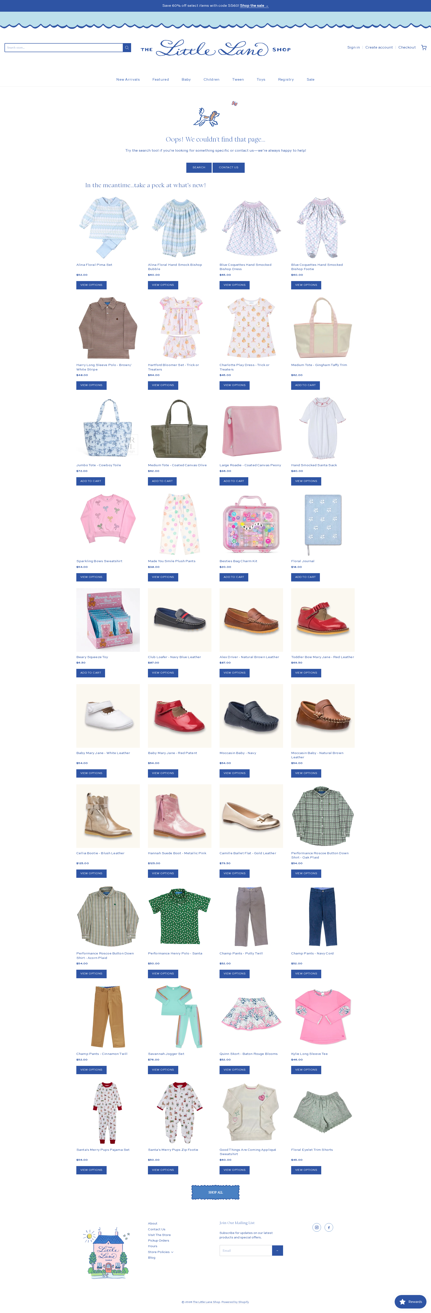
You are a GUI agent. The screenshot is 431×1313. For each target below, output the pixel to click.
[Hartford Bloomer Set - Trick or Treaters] (179, 328)
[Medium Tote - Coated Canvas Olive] (179, 428)
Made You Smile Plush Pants (172, 561)
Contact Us (229, 167)
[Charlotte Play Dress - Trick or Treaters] (251, 328)
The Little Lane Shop (206, 1302)
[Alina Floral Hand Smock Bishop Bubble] (179, 227)
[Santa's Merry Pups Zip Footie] (179, 1112)
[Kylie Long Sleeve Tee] (323, 1017)
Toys (261, 80)
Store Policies (159, 1252)
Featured (160, 80)
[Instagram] (316, 1227)
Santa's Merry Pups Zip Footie (173, 1149)
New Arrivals (128, 80)
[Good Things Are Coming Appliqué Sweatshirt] (251, 1112)
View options (91, 285)
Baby (186, 80)
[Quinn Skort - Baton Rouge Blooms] (251, 1017)
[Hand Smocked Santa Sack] (323, 428)
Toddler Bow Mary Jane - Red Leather (322, 657)
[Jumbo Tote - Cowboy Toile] (108, 428)
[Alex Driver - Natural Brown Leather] (251, 620)
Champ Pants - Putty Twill (241, 953)
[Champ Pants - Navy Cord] (323, 916)
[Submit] (127, 47)
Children (212, 80)
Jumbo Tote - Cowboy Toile (98, 465)
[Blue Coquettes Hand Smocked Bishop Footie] (323, 227)
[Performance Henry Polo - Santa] (179, 916)
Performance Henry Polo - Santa (175, 953)
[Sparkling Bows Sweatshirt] (108, 518)
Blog (151, 1257)
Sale (311, 80)
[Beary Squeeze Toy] (108, 620)
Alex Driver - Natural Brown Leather (249, 657)
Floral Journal (303, 561)
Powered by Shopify (235, 1302)
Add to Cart (305, 385)
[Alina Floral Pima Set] (108, 227)
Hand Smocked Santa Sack (314, 465)
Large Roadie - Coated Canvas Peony (250, 465)
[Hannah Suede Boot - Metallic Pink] (179, 816)
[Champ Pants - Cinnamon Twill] (108, 1017)
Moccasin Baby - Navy (238, 753)
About (152, 1223)
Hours (152, 1246)
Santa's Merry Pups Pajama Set (103, 1149)
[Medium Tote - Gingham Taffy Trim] (323, 328)
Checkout (407, 47)
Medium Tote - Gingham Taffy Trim (319, 365)
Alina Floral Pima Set (94, 264)
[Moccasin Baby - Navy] (251, 716)
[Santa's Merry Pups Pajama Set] (108, 1112)
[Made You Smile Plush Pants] (179, 524)
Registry (286, 80)
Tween (238, 80)
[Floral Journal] (323, 524)
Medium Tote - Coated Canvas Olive (177, 465)
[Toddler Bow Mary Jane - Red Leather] (323, 620)
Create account (379, 47)
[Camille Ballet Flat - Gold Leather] (251, 816)
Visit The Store (159, 1235)
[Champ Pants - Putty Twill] (251, 916)
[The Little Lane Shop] (215, 48)
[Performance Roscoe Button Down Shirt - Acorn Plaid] (108, 916)
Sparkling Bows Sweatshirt (99, 561)
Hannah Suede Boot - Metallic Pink (177, 853)
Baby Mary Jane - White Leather (103, 753)
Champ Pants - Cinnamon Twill (102, 1054)
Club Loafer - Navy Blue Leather (174, 657)
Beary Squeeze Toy (92, 657)
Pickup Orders (158, 1240)
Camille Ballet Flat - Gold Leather (248, 853)
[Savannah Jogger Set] (179, 1017)
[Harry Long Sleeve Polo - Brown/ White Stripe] (108, 328)
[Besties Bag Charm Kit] (251, 524)
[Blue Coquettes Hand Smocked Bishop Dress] (251, 227)
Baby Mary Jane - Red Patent (172, 753)
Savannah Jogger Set (166, 1054)
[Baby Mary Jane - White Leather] (108, 716)
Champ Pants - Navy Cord (312, 953)
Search (199, 167)
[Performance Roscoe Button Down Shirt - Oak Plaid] (323, 816)
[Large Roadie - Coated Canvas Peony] (251, 428)
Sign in (353, 47)
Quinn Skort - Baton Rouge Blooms (249, 1054)
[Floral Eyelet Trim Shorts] (323, 1112)
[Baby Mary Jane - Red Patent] (179, 716)
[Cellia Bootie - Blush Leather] (108, 816)
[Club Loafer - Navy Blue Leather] (179, 620)
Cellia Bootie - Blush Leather (100, 853)
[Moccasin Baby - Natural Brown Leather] (323, 716)
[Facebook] (329, 1227)
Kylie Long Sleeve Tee (309, 1054)
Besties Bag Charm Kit (238, 561)
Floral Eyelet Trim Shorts (312, 1149)
